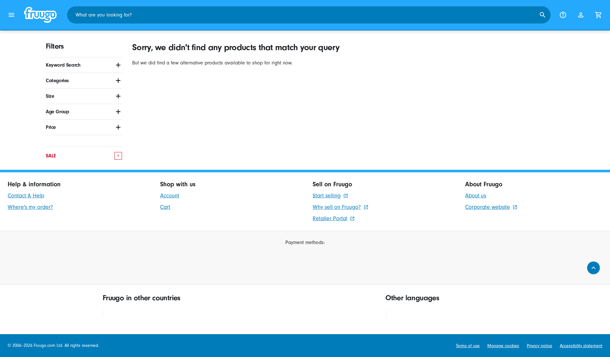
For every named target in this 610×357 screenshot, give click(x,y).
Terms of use (468, 345)
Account (169, 195)
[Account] (580, 15)
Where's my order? (30, 207)
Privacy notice (539, 345)
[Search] (542, 15)
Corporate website (487, 207)
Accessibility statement (581, 345)
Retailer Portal (330, 218)
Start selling (327, 195)
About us (475, 195)
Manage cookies (503, 345)
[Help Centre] (563, 15)
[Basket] (598, 15)
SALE (82, 156)
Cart (165, 207)
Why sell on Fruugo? (337, 207)
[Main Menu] (11, 15)
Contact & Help (26, 195)
